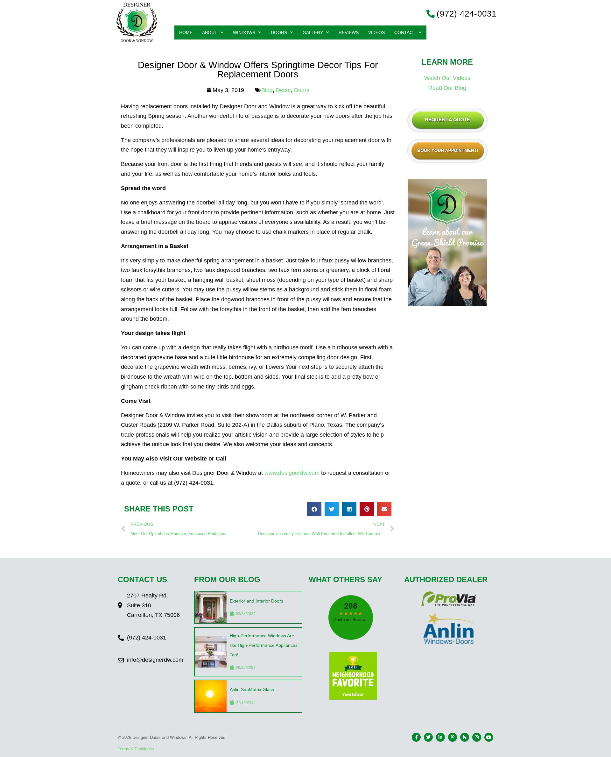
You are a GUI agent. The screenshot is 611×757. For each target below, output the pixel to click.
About (209, 32)
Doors (279, 32)
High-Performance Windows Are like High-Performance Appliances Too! (264, 645)
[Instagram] (476, 737)
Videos (376, 32)
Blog (267, 90)
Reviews (349, 32)
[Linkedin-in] (440, 737)
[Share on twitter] (332, 509)
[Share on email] (384, 509)
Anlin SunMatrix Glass (252, 689)
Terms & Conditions (136, 748)
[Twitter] (428, 737)
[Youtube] (488, 737)
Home (186, 32)
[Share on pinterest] (367, 509)
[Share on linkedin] (349, 509)
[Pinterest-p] (452, 737)
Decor (283, 90)
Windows (244, 32)
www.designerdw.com (292, 473)
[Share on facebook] (314, 509)
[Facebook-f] (416, 737)
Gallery (313, 32)
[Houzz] (464, 737)
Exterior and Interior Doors (256, 600)
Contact (405, 32)
